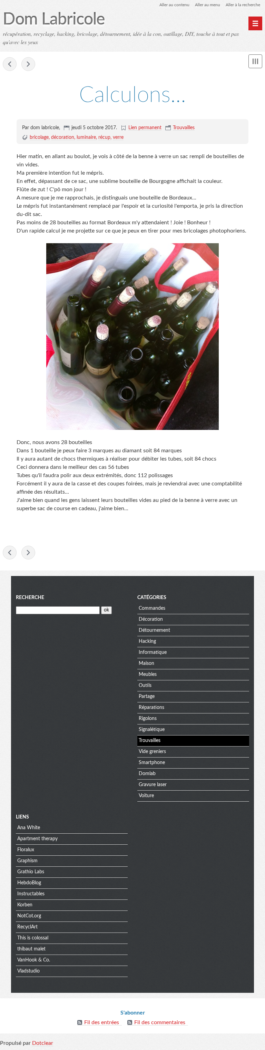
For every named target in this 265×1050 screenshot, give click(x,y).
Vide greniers (152, 751)
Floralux (25, 849)
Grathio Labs (30, 871)
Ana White (28, 827)
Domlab (147, 773)
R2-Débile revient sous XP (28, 64)
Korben (24, 905)
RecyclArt (27, 927)
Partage (147, 696)
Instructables (31, 894)
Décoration (151, 619)
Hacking (147, 641)
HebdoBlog (29, 883)
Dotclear (42, 1043)
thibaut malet (31, 949)
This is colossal (32, 938)
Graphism (27, 860)
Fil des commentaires (159, 1022)
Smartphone (152, 762)
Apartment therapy (37, 838)
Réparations (151, 707)
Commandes (152, 608)
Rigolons (148, 718)
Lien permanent (144, 127)
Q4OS (10, 64)
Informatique (153, 652)
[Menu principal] (255, 23)
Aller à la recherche (243, 5)
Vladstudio (28, 971)
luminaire (86, 137)
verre (118, 137)
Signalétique (152, 729)
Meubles (148, 674)
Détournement (154, 630)
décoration (62, 137)
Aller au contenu (174, 5)
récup (104, 137)
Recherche (30, 597)
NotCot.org (29, 916)
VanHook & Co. (33, 960)
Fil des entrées (101, 1022)
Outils (145, 685)
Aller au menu (207, 5)
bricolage (39, 137)
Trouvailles (184, 127)
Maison (146, 663)
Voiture (146, 795)
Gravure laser (153, 784)
